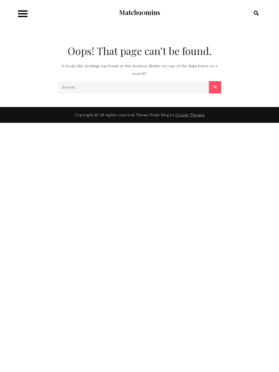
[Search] (215, 87)
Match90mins (139, 12)
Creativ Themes (190, 114)
